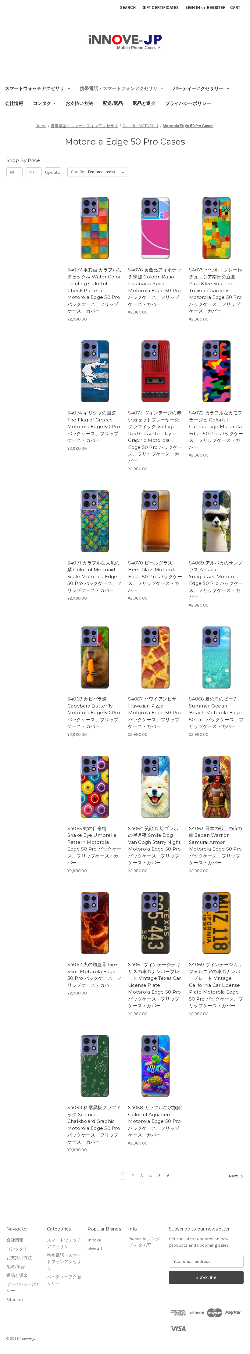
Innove (94, 1240)
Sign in (192, 7)
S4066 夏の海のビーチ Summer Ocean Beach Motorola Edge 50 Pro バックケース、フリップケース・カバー (216, 712)
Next (234, 1176)
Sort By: (78, 172)
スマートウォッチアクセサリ (34, 88)
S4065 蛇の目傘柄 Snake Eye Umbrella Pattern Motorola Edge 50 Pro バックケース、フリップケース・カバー (94, 846)
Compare (93, 227)
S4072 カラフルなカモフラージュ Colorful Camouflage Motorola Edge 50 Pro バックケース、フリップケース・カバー (216, 430)
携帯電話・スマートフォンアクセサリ (119, 88)
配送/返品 (113, 103)
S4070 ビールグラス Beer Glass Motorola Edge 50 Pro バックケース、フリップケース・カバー (155, 576)
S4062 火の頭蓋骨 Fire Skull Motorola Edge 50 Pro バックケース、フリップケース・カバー (94, 975)
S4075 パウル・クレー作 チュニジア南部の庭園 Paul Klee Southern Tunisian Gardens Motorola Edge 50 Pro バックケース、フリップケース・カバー (215, 290)
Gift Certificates (160, 7)
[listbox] (107, 172)
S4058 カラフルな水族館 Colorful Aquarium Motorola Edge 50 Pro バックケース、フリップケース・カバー (155, 1121)
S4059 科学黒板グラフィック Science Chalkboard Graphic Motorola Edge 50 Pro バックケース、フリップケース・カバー (94, 1125)
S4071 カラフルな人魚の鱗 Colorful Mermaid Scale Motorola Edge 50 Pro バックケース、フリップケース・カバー (94, 576)
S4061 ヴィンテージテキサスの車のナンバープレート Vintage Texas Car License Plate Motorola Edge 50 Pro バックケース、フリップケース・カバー (154, 985)
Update (52, 172)
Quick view (89, 216)
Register (216, 7)
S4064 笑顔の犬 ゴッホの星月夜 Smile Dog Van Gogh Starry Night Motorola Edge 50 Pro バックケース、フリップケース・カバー (154, 846)
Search (128, 7)
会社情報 (14, 103)
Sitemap (14, 1299)
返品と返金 (144, 103)
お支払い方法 (79, 103)
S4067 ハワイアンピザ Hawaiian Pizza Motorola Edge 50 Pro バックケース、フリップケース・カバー (154, 712)
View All (95, 1249)
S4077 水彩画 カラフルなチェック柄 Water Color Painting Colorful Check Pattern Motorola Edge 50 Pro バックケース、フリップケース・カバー (94, 290)
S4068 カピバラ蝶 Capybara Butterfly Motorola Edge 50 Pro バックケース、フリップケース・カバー (93, 712)
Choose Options (94, 238)
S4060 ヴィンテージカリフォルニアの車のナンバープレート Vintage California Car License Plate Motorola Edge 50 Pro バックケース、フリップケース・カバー (216, 985)
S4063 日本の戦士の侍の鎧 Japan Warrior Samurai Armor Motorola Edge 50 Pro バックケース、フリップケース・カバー (215, 846)
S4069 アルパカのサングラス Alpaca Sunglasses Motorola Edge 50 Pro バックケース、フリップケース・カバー (216, 580)
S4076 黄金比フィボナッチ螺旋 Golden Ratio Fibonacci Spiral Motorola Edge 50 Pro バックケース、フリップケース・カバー (154, 287)
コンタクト (44, 103)
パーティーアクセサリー (198, 88)
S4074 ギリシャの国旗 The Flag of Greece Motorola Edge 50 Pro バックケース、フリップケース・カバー (93, 426)
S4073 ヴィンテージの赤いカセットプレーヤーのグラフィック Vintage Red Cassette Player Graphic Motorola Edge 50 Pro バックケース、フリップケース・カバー (155, 437)
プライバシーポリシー (188, 103)
